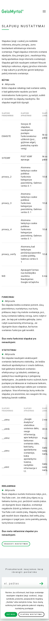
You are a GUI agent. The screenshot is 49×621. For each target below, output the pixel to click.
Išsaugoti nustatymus (16, 544)
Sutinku (11, 614)
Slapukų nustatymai (31, 614)
